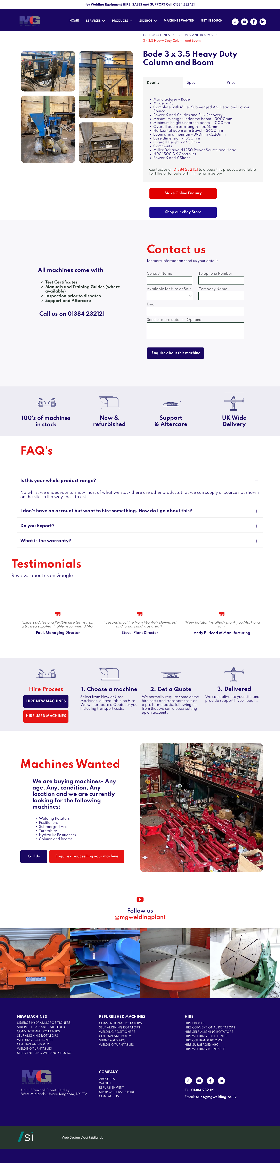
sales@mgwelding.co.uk (216, 1097)
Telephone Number (215, 273)
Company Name (212, 289)
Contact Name (159, 273)
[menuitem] (54, 1023)
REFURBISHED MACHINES (122, 1017)
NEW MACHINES (32, 1017)
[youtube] (244, 22)
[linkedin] (263, 22)
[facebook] (253, 22)
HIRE (189, 1017)
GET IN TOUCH (211, 20)
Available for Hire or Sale (169, 289)
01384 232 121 (185, 169)
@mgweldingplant (140, 917)
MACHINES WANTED (179, 20)
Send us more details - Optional (175, 320)
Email (152, 304)
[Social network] (235, 22)
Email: (190, 1097)
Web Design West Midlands (82, 1137)
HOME (74, 20)
